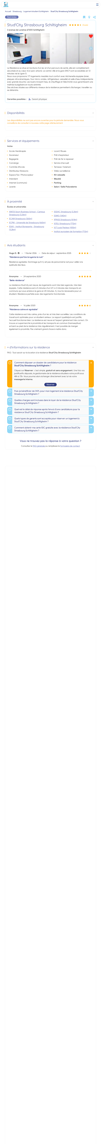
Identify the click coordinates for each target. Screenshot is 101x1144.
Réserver (50, 384)
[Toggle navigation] (97, 4)
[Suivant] (91, 48)
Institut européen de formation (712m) (71, 231)
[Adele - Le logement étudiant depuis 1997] (5, 4)
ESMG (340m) (60, 215)
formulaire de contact (70, 446)
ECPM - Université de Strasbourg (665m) (27, 222)
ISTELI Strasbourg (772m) (65, 223)
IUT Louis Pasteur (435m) (65, 227)
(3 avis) (85, 25)
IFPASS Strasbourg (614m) (65, 219)
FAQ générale (39, 446)
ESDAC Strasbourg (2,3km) (66, 212)
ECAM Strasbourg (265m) (20, 218)
